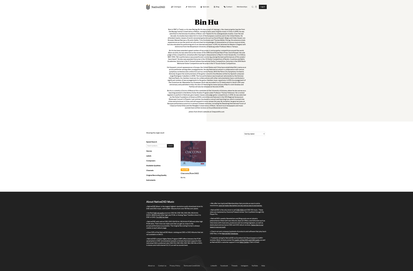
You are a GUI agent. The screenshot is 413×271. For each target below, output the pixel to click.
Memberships (242, 7)
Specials (206, 7)
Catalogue (177, 7)
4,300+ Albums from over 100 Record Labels (182, 209)
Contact (229, 7)
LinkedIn (214, 266)
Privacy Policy (175, 266)
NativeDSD (155, 6)
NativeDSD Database (230, 234)
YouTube (255, 266)
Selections (192, 7)
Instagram (244, 266)
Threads (234, 266)
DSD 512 (250, 210)
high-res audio (159, 213)
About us (151, 266)
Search (170, 146)
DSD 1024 (239, 210)
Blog (217, 7)
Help (263, 266)
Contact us (162, 266)
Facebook (224, 266)
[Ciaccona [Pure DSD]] (193, 153)
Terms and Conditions (192, 266)
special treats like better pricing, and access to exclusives (240, 206)
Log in (263, 7)
